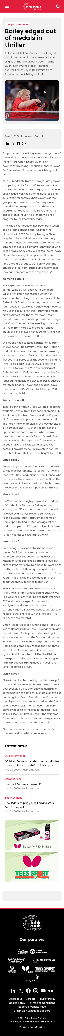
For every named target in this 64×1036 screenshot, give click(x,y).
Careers (30, 999)
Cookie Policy (17, 1003)
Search (58, 6)
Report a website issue (32, 1007)
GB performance (17, 24)
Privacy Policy (47, 999)
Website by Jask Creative (32, 1027)
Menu (7, 6)
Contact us (15, 999)
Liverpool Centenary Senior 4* (23, 784)
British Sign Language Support (32, 1011)
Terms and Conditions (41, 1003)
